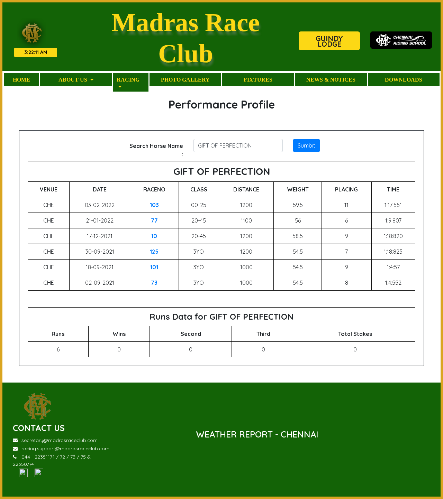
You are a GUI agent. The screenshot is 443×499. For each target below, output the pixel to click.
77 (154, 220)
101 (154, 267)
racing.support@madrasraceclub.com (65, 448)
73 (154, 282)
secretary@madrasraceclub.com (59, 440)
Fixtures (258, 79)
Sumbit (306, 145)
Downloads (403, 79)
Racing (128, 79)
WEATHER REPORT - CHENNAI (257, 434)
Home (21, 79)
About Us (73, 79)
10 (154, 236)
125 (154, 251)
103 (154, 204)
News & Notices (330, 79)
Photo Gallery (185, 79)
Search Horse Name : (156, 150)
